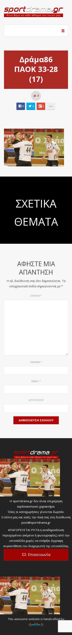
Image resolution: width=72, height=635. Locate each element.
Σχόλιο (36, 295)
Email (36, 381)
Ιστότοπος (36, 400)
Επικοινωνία (39, 554)
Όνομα (36, 362)
